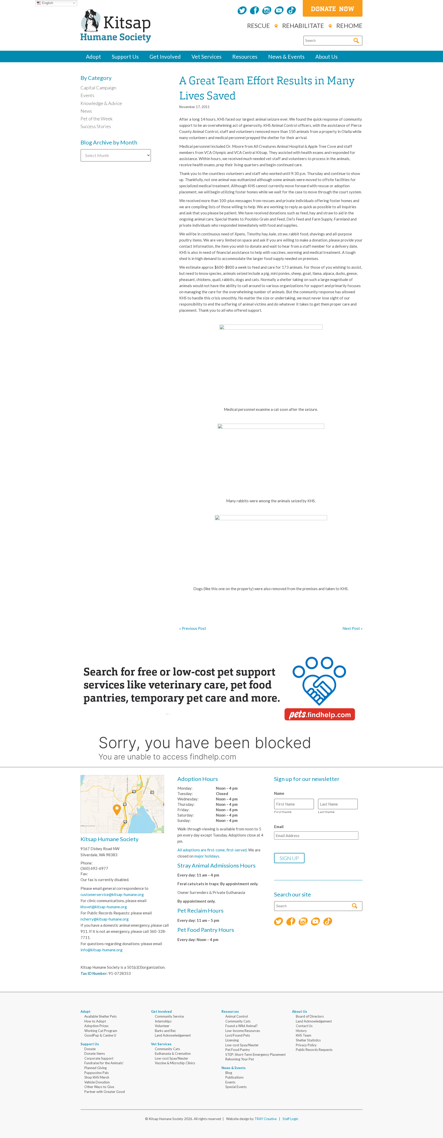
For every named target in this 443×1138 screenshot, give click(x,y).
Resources (244, 56)
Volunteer (162, 1026)
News (86, 111)
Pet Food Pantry (237, 1050)
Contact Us (304, 1026)
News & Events (286, 56)
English (47, 3)
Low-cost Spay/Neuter (171, 1058)
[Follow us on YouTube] (279, 11)
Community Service (169, 1016)
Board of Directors (310, 1016)
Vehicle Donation (97, 1082)
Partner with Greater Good (104, 1092)
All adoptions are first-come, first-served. (212, 850)
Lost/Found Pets (237, 1035)
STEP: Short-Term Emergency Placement (255, 1054)
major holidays (206, 856)
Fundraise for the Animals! (104, 1063)
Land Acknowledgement (173, 1035)
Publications (234, 1077)
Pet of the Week (96, 118)
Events (87, 95)
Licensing (232, 1040)
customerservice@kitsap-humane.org (112, 894)
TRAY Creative (266, 1119)
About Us (326, 56)
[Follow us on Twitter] (242, 11)
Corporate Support (98, 1058)
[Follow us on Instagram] (266, 11)
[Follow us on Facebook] (254, 11)
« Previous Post (192, 628)
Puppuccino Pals (96, 1073)
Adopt (93, 56)
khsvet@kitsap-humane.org (103, 906)
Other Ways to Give (99, 1087)
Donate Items (94, 1053)
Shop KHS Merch (96, 1077)
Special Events (236, 1087)
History (301, 1031)
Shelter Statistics (308, 1040)
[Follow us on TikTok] (291, 11)
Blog (228, 1073)
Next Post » (353, 628)
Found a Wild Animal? (241, 1026)
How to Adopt (95, 1021)
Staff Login (290, 1119)
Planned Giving (95, 1068)
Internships (163, 1021)
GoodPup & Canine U (100, 1035)
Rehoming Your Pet (239, 1059)
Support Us (125, 56)
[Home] (115, 37)
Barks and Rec (165, 1031)
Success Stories (95, 126)
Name (279, 793)
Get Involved (165, 56)
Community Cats (167, 1049)
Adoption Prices (96, 1026)
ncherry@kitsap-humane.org (104, 919)
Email (279, 826)
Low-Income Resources (242, 1031)
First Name (283, 812)
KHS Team (303, 1035)
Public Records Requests (314, 1050)
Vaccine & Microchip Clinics (175, 1063)
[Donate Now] (333, 8)
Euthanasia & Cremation (173, 1053)
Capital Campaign (98, 87)
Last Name (326, 812)
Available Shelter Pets (100, 1016)
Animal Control (236, 1016)
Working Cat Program (100, 1031)
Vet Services (207, 56)
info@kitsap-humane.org (101, 949)
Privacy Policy (306, 1045)
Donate (90, 1049)
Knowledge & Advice (101, 103)
